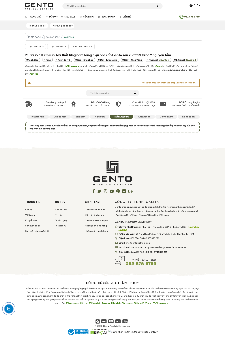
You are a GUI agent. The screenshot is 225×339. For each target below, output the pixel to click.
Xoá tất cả (69, 37)
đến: (52, 37)
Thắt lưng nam (121, 116)
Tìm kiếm (158, 6)
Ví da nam (99, 116)
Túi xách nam (37, 116)
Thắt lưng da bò (37, 25)
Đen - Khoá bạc (85, 60)
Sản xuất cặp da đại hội (37, 231)
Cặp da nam (60, 116)
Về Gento (88, 16)
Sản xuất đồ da (33, 225)
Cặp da (84, 303)
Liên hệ (126, 16)
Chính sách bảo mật (95, 209)
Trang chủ (35, 16)
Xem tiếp (34, 73)
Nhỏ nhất (159, 60)
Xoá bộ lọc (33, 60)
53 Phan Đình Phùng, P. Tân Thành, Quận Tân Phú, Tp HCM (156, 233)
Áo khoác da (144, 116)
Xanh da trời (64, 60)
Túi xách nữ (60, 225)
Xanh (48, 60)
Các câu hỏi (61, 209)
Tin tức (58, 215)
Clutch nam (127, 303)
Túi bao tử (139, 303)
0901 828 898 (152, 238)
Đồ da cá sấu (188, 116)
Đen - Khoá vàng (108, 60)
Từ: (34, 37)
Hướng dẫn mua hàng (96, 225)
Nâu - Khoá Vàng (133, 60)
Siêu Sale (69, 16)
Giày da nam (166, 116)
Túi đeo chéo (95, 303)
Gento (158, 66)
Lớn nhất (186, 60)
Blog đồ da (108, 16)
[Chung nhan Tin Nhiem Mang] (133, 331)
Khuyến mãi (31, 220)
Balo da (106, 303)
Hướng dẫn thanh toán (96, 231)
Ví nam (148, 303)
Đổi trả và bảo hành (95, 215)
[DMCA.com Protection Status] (98, 331)
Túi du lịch (115, 303)
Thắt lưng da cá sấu (62, 25)
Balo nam (80, 116)
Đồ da (52, 16)
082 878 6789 (137, 238)
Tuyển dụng (61, 220)
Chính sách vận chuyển (96, 220)
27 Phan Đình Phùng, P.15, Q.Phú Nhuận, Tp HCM (158, 228)
